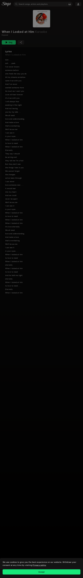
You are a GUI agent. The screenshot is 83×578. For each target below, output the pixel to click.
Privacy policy (39, 565)
